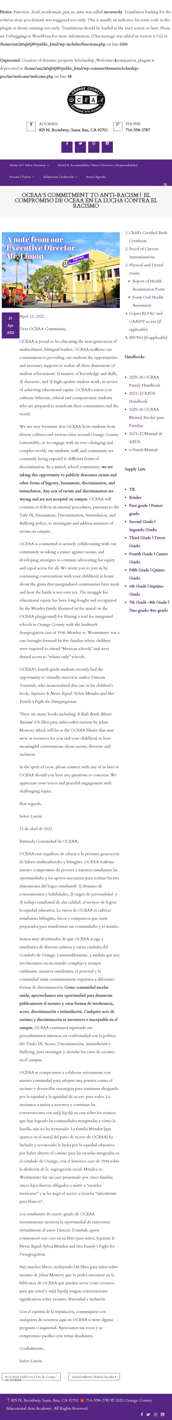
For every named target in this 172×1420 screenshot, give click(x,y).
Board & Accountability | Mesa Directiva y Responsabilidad (98, 165)
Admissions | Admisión (58, 177)
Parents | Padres (20, 177)
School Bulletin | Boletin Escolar (93, 1377)
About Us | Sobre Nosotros (28, 165)
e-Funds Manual (143, 450)
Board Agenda (96, 177)
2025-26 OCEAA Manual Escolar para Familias (146, 417)
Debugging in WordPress (28, 36)
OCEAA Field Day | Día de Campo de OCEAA (30, 1377)
